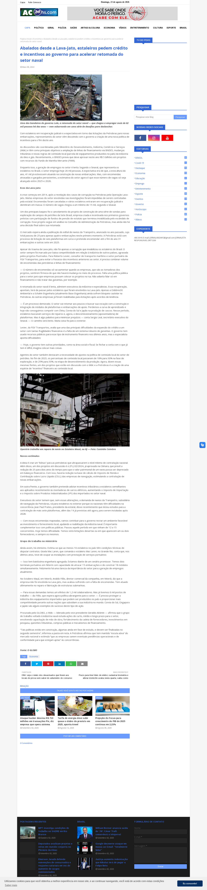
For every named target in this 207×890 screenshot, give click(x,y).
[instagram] (154, 138)
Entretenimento (160, 188)
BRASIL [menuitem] (183, 27)
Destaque (161, 168)
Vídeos (161, 219)
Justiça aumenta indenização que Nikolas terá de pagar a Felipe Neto (111, 862)
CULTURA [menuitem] (158, 27)
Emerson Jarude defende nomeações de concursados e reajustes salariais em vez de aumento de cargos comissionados (54, 865)
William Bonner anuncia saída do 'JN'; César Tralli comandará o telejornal (111, 831)
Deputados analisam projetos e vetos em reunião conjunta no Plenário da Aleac (55, 846)
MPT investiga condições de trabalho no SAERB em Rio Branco (53, 831)
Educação (160, 178)
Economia (37, 39)
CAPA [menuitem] (27, 27)
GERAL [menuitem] (51, 27)
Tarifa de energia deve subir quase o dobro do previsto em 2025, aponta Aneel (74, 721)
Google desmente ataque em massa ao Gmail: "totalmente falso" (111, 846)
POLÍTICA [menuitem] (39, 27)
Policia (161, 214)
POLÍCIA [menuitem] (62, 27)
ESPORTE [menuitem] (171, 27)
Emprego (160, 183)
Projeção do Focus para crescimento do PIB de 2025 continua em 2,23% (110, 721)
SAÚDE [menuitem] (73, 27)
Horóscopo (160, 209)
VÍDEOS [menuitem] (122, 27)
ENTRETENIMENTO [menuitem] (139, 27)
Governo (160, 204)
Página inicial (25, 39)
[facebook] (140, 138)
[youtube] (167, 138)
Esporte (161, 193)
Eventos (161, 199)
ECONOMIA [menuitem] (109, 27)
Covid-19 (160, 162)
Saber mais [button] (11, 885)
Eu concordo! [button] (190, 883)
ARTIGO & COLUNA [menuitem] (90, 27)
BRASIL (161, 157)
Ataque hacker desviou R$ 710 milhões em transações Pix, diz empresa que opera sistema (37, 721)
